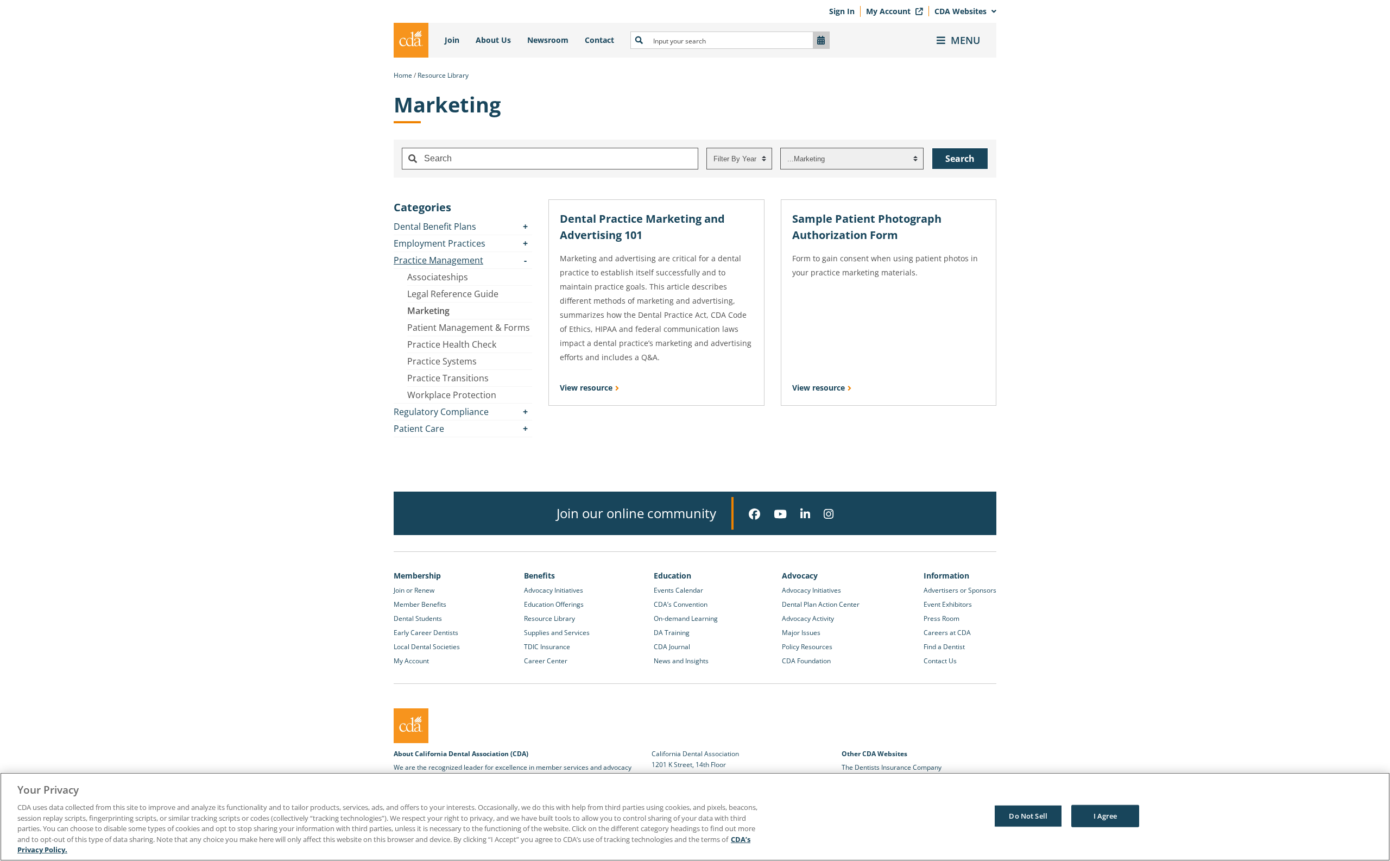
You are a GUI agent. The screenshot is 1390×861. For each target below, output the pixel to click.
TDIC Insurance (547, 646)
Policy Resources (807, 646)
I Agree (1105, 815)
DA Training (672, 632)
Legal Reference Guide (452, 294)
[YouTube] (780, 514)
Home (403, 75)
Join (452, 40)
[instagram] (828, 514)
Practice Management (438, 260)
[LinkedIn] (805, 514)
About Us (493, 40)
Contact (599, 40)
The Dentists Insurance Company (892, 767)
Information (946, 575)
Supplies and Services (557, 632)
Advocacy (800, 575)
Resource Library (443, 75)
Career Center (545, 660)
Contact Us (940, 660)
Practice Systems (442, 361)
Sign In (842, 11)
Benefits (539, 575)
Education (672, 575)
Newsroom (547, 40)
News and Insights (681, 660)
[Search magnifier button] (639, 40)
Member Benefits (420, 604)
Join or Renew (414, 590)
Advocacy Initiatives (553, 590)
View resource (586, 387)
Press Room (941, 618)
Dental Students (418, 618)
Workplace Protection (451, 395)
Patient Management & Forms (468, 328)
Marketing (428, 311)
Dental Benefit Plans (435, 226)
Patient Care (419, 429)
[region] (695, 816)
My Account (889, 11)
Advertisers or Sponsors (960, 590)
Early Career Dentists (426, 632)
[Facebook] (754, 514)
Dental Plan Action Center (821, 604)
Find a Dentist (944, 646)
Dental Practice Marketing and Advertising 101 (642, 226)
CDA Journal (672, 646)
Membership (417, 575)
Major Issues (801, 632)
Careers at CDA (947, 632)
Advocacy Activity (808, 618)
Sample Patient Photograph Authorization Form (867, 226)
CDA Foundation (806, 660)
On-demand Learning (686, 618)
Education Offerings (554, 604)
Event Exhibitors (948, 604)
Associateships (437, 277)
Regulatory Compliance (441, 412)
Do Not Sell (1028, 815)
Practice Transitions (448, 378)
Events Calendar (678, 590)
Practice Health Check (451, 344)
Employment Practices (439, 243)
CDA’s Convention (680, 604)
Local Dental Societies (427, 646)
